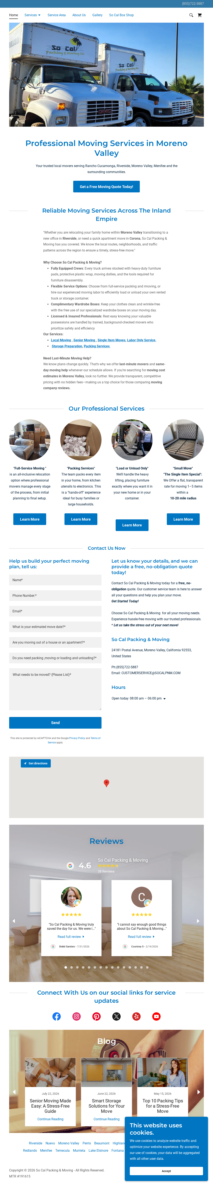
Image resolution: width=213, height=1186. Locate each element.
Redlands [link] (30, 1151)
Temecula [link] (62, 1151)
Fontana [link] (117, 1151)
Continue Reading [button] (50, 1119)
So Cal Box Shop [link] (121, 15)
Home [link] (13, 15)
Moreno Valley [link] (68, 1143)
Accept (166, 1171)
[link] (71, 937)
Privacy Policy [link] (77, 738)
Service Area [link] (57, 15)
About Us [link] (79, 15)
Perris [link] (87, 1143)
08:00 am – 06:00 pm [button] (146, 698)
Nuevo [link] (50, 1143)
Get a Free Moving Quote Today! (106, 186)
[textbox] (55, 580)
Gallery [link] (97, 15)
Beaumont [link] (101, 1143)
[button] (33, 16)
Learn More (30, 519)
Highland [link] (119, 1143)
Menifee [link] (46, 1151)
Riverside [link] (35, 1143)
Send (55, 723)
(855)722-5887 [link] (193, 4)
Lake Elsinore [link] (98, 1151)
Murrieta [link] (79, 1151)
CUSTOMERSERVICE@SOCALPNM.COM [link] (151, 673)
